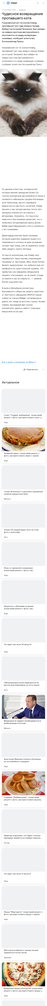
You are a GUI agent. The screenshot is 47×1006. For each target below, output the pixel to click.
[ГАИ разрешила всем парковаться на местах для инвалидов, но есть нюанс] (23, 674)
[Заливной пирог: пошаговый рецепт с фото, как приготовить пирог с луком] (23, 445)
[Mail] (8, 3)
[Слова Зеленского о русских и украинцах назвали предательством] (23, 483)
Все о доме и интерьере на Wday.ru (19, 362)
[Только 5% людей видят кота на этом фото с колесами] (23, 522)
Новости (22, 10)
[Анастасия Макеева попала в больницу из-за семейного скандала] (23, 751)
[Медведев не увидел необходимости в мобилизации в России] (23, 713)
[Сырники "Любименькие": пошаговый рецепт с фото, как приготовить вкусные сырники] (23, 789)
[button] (23, 103)
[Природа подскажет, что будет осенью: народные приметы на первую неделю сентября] (23, 827)
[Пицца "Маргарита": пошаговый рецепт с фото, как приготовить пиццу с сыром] (23, 904)
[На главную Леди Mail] (13, 3)
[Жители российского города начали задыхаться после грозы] (23, 942)
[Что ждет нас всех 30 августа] (23, 636)
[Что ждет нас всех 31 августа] (23, 866)
